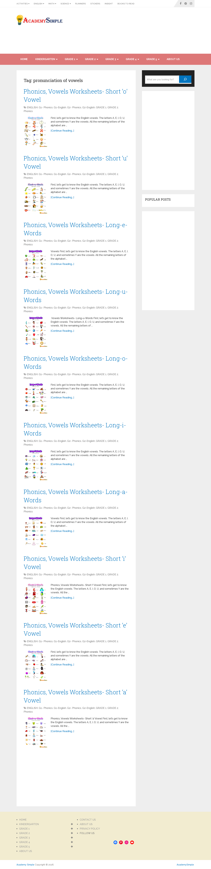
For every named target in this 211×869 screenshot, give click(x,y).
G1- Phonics (46, 107)
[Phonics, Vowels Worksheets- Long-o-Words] (36, 398)
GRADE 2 (90, 59)
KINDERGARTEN (45, 59)
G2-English (88, 107)
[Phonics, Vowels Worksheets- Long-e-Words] (36, 265)
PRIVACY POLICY (90, 828)
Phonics (28, 111)
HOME (24, 59)
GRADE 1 (70, 59)
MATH (51, 3)
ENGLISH (38, 3)
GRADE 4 (131, 59)
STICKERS (95, 3)
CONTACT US (88, 819)
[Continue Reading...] (62, 130)
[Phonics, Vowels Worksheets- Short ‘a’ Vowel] (36, 732)
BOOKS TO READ (126, 3)
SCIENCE (65, 3)
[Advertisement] (166, 32)
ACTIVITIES (22, 3)
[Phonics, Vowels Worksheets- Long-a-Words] (36, 532)
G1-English (60, 107)
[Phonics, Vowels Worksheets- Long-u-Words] (36, 331)
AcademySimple (185, 864)
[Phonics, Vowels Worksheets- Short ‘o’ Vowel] (36, 131)
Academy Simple (25, 864)
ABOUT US (173, 59)
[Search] (185, 79)
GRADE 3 (110, 59)
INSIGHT (109, 3)
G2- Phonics (74, 107)
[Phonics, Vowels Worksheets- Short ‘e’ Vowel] (36, 665)
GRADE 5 (151, 59)
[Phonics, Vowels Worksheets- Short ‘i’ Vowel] (36, 598)
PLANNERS (80, 3)
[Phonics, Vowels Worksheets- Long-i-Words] (36, 465)
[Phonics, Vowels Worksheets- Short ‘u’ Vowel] (36, 198)
